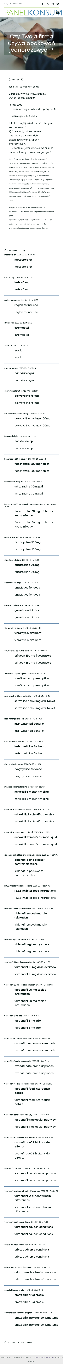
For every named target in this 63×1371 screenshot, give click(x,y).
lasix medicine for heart (14, 742)
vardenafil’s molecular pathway (18, 1115)
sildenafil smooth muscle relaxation (19, 909)
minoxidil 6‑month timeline (15, 787)
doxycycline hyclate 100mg (16, 414)
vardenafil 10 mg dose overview (18, 962)
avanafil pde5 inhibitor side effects (19, 1138)
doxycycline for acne (13, 764)
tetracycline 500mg (13, 537)
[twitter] (48, 4)
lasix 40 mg (9, 278)
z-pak (6, 346)
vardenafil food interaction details (19, 1084)
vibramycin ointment (13, 628)
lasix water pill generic (14, 719)
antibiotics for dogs (12, 583)
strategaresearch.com (38, 228)
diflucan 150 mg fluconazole (16, 651)
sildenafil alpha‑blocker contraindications (22, 855)
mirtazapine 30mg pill (13, 482)
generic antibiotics (12, 605)
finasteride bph (11, 436)
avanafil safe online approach (17, 1061)
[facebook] (43, 4)
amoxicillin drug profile (14, 1290)
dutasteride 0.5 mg (12, 560)
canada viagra (11, 368)
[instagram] (53, 4)
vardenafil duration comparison (18, 1168)
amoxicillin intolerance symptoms (18, 1313)
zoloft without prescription (15, 674)
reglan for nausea (12, 300)
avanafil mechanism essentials (18, 1039)
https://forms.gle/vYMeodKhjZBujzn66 (32, 109)
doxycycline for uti (12, 391)
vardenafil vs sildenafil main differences (22, 1191)
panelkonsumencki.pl (44, 1357)
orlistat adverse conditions (16, 1245)
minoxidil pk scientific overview (17, 810)
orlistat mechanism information (18, 1267)
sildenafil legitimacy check (16, 940)
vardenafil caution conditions (17, 1222)
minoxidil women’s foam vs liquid (18, 832)
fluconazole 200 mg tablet (15, 459)
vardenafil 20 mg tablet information (19, 985)
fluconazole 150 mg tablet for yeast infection (23, 504)
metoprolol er (10, 255)
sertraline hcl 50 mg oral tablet (17, 696)
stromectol (9, 323)
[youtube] (58, 4)
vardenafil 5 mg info (13, 1016)
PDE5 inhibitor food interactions (18, 886)
